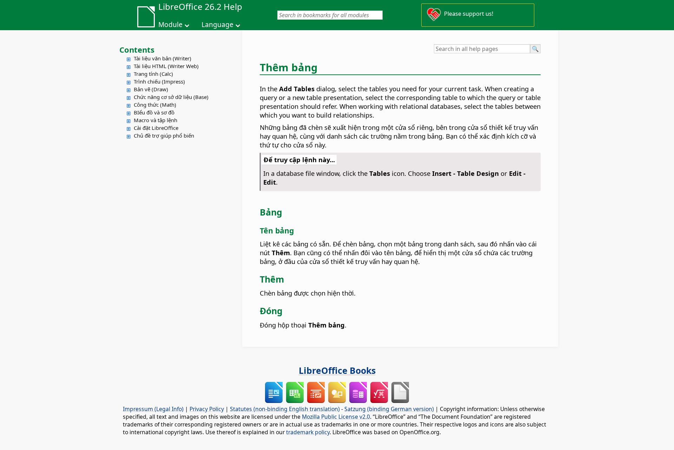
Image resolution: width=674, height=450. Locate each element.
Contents (136, 49)
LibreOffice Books (337, 370)
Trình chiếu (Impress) (159, 81)
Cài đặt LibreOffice (156, 127)
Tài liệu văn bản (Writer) (162, 58)
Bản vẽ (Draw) (151, 89)
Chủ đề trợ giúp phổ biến (164, 135)
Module (170, 24)
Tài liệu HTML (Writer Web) (166, 66)
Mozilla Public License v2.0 (336, 417)
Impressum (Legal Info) (153, 409)
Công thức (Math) (155, 104)
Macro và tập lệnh (155, 120)
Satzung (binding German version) (389, 409)
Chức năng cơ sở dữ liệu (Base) (171, 96)
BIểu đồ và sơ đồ (154, 112)
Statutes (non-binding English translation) (285, 409)
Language (217, 24)
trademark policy (308, 432)
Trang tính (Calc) (153, 73)
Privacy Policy (207, 409)
